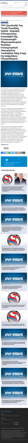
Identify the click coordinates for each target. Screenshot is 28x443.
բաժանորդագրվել (9, 164)
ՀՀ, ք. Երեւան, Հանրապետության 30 (10, 415)
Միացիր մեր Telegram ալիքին (11, 162)
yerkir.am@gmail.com (6, 419)
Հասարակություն (13, 13)
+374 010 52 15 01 (5, 424)
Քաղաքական (4, 22)
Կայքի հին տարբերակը (21, 439)
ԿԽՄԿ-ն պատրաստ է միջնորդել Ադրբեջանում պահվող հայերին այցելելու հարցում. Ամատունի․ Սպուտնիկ (13, 12)
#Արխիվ (6, 148)
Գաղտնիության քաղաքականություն (8, 439)
